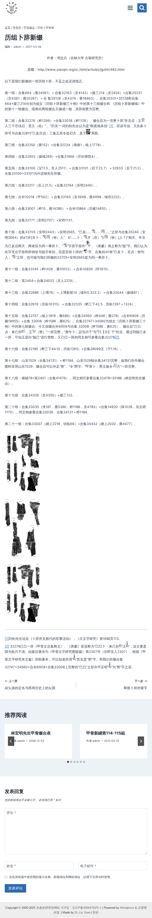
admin (17, 46)
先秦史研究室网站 (48, 907)
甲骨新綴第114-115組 (105, 733)
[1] (111, 126)
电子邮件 (88, 866)
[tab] (68, 762)
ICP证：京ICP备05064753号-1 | (82, 907)
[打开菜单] (130, 8)
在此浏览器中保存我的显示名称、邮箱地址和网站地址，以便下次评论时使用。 (61, 877)
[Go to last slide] (11, 741)
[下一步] (141, 741)
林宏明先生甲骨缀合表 (31, 733)
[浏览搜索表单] (142, 8)
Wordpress (127, 907)
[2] (117, 337)
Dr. (82, 912)
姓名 (11, 866)
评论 (11, 813)
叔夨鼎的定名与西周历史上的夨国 (30, 684)
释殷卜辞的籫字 (135, 684)
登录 (96, 912)
